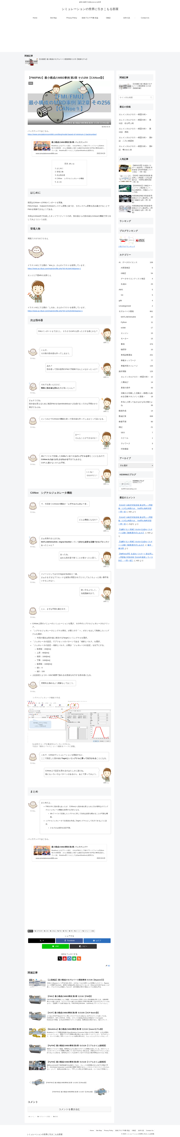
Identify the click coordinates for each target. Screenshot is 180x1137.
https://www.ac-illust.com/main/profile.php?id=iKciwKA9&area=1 (54, 269)
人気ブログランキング (126, 246)
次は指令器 (61, 175)
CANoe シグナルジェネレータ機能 (70, 178)
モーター (78, 931)
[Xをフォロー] (60, 958)
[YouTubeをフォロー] (64, 958)
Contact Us (149, 1130)
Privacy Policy (108, 1130)
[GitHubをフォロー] (69, 958)
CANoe (54, 931)
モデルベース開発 (89, 931)
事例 (31, 931)
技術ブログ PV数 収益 (122, 1130)
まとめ (59, 182)
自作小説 (141, 1130)
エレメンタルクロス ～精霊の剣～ (133, 114)
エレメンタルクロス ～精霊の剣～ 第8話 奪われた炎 (135, 148)
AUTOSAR (39, 931)
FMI (60, 931)
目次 (66, 164)
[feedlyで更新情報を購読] (74, 958)
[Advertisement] (90, 37)
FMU (66, 931)
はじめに (60, 168)
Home (92, 1130)
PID (72, 931)
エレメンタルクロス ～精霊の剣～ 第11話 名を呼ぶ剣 (135, 121)
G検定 (134, 1130)
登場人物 (60, 172)
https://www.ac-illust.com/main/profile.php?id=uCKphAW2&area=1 (55, 311)
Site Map (99, 1130)
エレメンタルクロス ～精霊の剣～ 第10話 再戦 (135, 130)
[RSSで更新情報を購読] (79, 958)
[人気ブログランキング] (140, 240)
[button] (83, 946)
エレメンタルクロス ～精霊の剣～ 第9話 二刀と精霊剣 (135, 139)
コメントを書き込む (69, 1109)
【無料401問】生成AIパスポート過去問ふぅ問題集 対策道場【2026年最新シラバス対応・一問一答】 (135, 557)
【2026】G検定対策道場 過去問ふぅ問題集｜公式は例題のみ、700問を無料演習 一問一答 (135, 508)
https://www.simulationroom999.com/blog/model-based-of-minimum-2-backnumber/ (62, 134)
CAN (47, 931)
